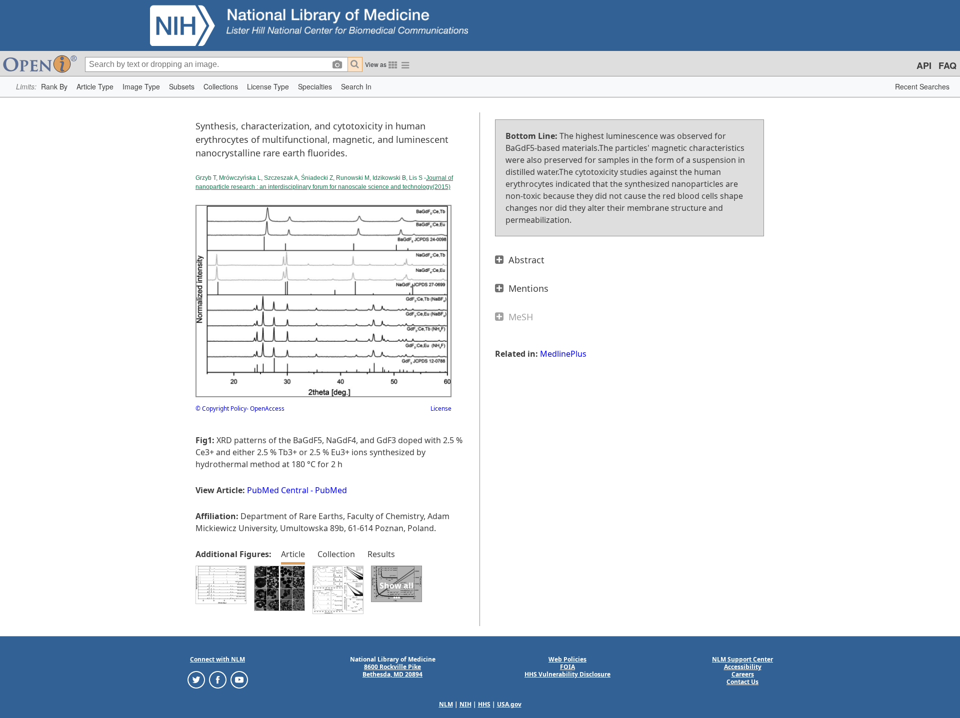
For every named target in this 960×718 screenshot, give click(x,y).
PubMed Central (277, 490)
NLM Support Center (742, 659)
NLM (446, 704)
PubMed (331, 490)
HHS (484, 704)
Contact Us (742, 682)
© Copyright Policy (221, 408)
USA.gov (509, 704)
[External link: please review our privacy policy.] (196, 679)
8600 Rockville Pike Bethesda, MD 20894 (392, 671)
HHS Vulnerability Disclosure (567, 674)
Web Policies (567, 659)
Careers (743, 674)
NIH (466, 704)
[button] (54, 86)
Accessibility (743, 667)
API (924, 65)
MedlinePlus (563, 353)
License (441, 408)
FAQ (947, 65)
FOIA (567, 667)
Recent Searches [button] (922, 86)
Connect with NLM (217, 659)
